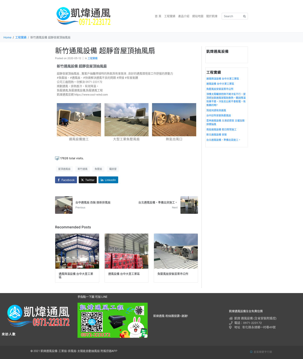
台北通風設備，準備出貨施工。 (223, 139)
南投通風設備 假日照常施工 (221, 129)
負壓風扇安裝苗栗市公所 (219, 88)
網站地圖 (197, 16)
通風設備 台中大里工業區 (220, 83)
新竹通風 (82, 168)
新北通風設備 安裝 (216, 134)
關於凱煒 (211, 16)
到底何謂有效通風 (216, 110)
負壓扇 (98, 168)
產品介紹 (183, 16)
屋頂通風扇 (64, 168)
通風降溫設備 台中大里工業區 (222, 78)
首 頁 (158, 16)
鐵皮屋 (113, 168)
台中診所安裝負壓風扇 (218, 115)
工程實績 (169, 16)
